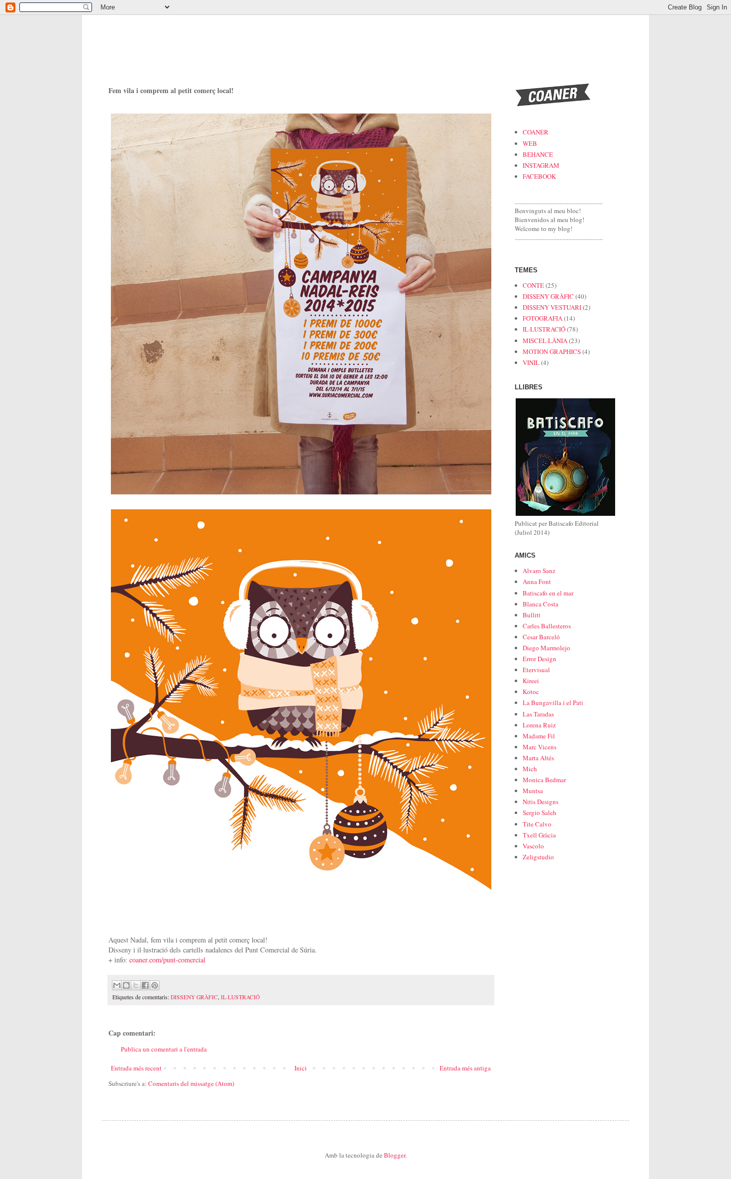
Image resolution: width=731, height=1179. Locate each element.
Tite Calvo (537, 824)
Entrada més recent (136, 1067)
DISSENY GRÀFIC (194, 997)
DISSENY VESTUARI (552, 307)
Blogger (394, 1155)
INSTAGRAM (541, 165)
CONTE (533, 285)
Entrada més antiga (465, 1067)
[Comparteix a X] (136, 985)
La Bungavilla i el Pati (553, 702)
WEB (530, 143)
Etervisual (536, 669)
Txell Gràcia (539, 834)
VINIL (531, 362)
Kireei (531, 680)
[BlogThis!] (126, 985)
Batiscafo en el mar (548, 593)
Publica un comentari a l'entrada (164, 1049)
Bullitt (532, 614)
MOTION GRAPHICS (552, 351)
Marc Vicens (539, 746)
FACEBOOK (539, 176)
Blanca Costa (540, 603)
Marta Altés (538, 757)
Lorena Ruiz (539, 724)
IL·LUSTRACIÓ (240, 997)
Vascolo (533, 845)
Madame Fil (539, 735)
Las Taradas (538, 713)
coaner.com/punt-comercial (167, 959)
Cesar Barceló (541, 636)
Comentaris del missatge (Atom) (191, 1083)
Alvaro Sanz (539, 570)
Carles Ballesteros (547, 625)
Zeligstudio (538, 856)
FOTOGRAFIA (542, 318)
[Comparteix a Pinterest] (155, 985)
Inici (300, 1067)
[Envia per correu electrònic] (117, 985)
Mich (530, 768)
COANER (535, 131)
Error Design (539, 658)
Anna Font (537, 581)
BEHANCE (538, 154)
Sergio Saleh (539, 812)
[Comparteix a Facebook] (145, 985)
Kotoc (531, 691)
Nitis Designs (540, 801)
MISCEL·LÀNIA (545, 340)
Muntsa (533, 790)
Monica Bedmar (544, 779)
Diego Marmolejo (546, 647)
